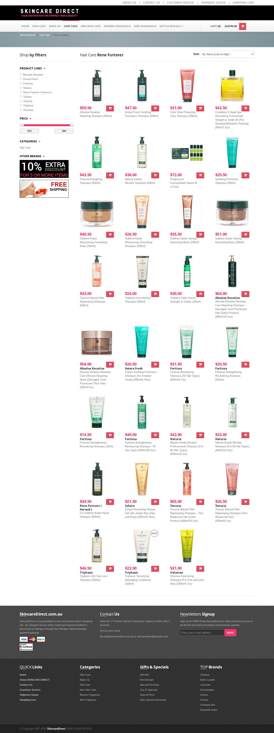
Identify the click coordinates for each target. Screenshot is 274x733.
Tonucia (27, 101)
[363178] (200, 294)
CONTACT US (151, 2)
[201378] (155, 501)
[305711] (200, 435)
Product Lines (31, 68)
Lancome (205, 684)
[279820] (245, 435)
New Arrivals (147, 679)
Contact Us (26, 684)
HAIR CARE (70, 26)
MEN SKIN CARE (91, 26)
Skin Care (85, 674)
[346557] (155, 234)
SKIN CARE (39, 26)
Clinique (204, 674)
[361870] (245, 175)
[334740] (245, 108)
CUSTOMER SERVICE (180, 2)
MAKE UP (55, 26)
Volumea (27, 109)
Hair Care (45, 35)
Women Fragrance (90, 695)
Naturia (26, 87)
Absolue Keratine (32, 74)
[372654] (155, 175)
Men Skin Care (88, 689)
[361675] (110, 501)
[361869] (245, 364)
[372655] (110, 108)
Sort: (196, 54)
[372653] (110, 294)
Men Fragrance (88, 700)
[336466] (155, 435)
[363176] (200, 175)
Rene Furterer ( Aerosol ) (37, 92)
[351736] (110, 568)
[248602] (110, 364)
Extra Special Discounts (153, 700)
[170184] (155, 364)
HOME (25, 26)
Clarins (204, 695)
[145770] (200, 568)
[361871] (110, 435)
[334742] (200, 364)
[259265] (245, 294)
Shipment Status (29, 695)
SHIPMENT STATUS (213, 2)
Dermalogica (207, 689)
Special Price (147, 695)
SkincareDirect (28, 35)
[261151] (245, 501)
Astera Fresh (30, 79)
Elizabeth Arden (208, 710)
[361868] (155, 294)
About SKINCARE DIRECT (35, 679)
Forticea (27, 83)
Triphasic (28, 105)
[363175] (110, 175)
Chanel (204, 700)
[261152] (200, 501)
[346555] (245, 234)
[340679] (200, 108)
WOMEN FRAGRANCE (117, 26)
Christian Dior (207, 705)
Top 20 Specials (148, 689)
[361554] (155, 568)
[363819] (155, 108)
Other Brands (31, 156)
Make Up (85, 679)
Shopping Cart (28, 700)
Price (24, 118)
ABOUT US (129, 2)
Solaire (26, 96)
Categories (29, 141)
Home (23, 674)
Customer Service (30, 689)
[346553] (200, 234)
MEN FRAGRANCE (145, 26)
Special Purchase (149, 684)
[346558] (110, 234)
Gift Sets (144, 674)
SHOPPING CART (243, 2)
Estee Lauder (207, 679)
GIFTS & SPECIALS (170, 26)
